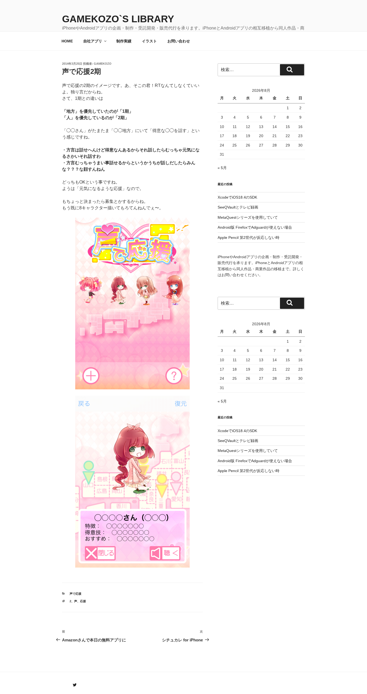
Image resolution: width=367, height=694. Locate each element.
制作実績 (123, 41)
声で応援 (75, 593)
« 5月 (222, 168)
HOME (67, 41)
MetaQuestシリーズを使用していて (248, 217)
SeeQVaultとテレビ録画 (238, 207)
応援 (83, 601)
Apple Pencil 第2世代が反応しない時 (248, 237)
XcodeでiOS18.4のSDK (237, 197)
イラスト (149, 41)
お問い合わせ (178, 41)
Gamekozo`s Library (118, 18)
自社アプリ (92, 41)
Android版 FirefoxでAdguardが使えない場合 (255, 227)
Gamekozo (102, 63)
